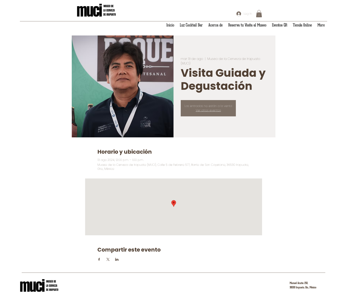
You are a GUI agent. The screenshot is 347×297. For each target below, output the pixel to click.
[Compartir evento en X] (108, 259)
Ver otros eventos (208, 110)
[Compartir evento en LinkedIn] (117, 259)
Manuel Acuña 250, (299, 283)
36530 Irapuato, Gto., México (303, 287)
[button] (259, 13)
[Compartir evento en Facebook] (99, 259)
